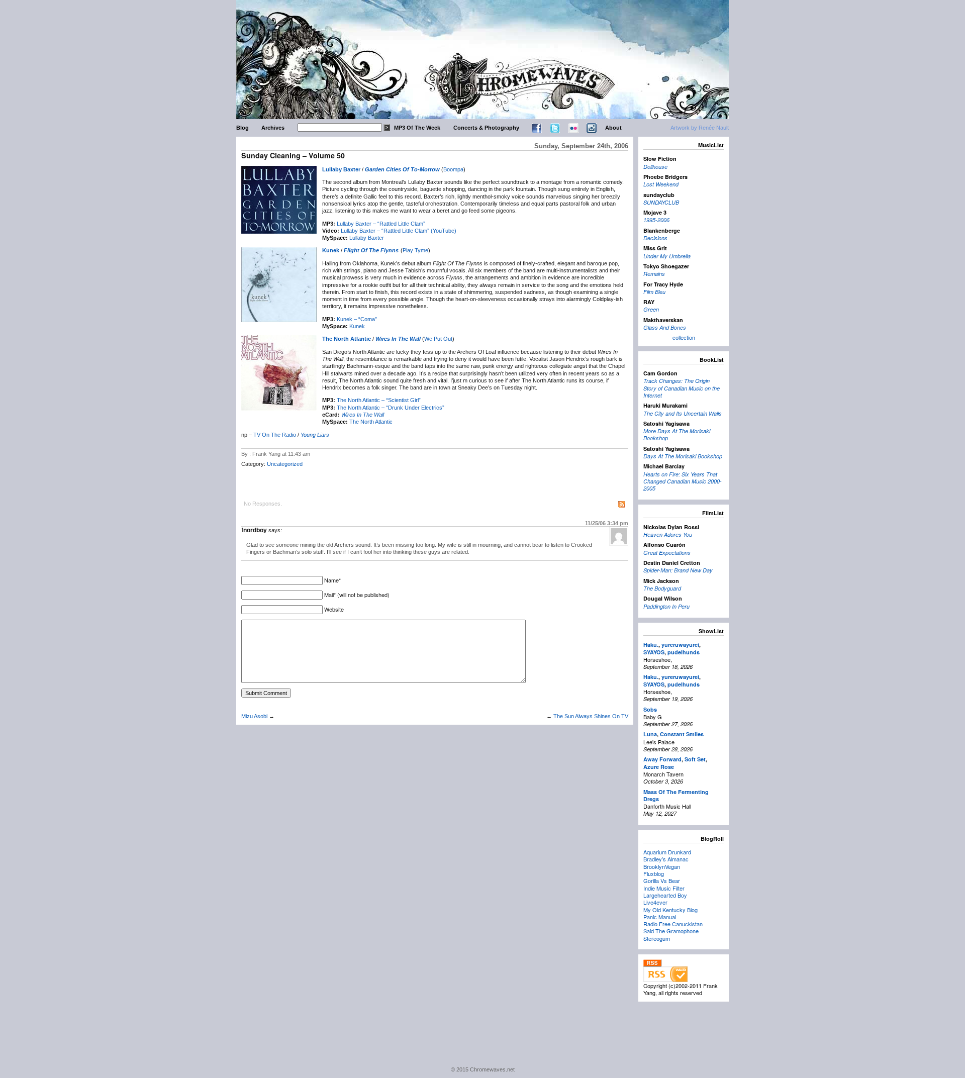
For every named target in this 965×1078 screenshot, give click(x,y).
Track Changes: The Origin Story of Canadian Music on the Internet (681, 388)
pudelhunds (683, 652)
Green (651, 309)
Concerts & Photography (486, 128)
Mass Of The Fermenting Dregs (676, 795)
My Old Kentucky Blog (670, 910)
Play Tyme (415, 250)
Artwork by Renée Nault (699, 128)
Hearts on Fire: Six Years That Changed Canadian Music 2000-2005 (682, 481)
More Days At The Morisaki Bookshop (676, 434)
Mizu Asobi (254, 716)
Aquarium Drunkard (667, 852)
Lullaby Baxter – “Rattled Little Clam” (381, 224)
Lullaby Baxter (341, 169)
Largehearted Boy (665, 895)
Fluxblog (653, 873)
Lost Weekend (661, 184)
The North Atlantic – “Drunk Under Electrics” (390, 408)
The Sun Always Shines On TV (590, 716)
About (613, 128)
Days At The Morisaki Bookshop (682, 456)
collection (683, 337)
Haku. (650, 644)
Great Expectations (667, 552)
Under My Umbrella (667, 256)
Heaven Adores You (667, 534)
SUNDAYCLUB (661, 202)
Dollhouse (655, 166)
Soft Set (695, 759)
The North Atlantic (346, 339)
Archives (272, 128)
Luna (650, 734)
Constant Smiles (682, 734)
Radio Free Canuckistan (673, 924)
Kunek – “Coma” (357, 319)
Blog (242, 128)
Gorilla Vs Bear (661, 880)
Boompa (453, 169)
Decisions (655, 238)
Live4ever (655, 902)
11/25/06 (606, 523)
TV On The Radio (274, 435)
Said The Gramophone (671, 931)
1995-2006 (656, 220)
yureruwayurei (680, 644)
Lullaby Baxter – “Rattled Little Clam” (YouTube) (398, 231)
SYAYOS (653, 652)
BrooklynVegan (661, 866)
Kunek (330, 250)
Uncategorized (285, 464)
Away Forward (662, 759)
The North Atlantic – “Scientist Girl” (379, 400)
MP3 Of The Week (417, 128)
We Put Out (438, 339)
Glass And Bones (664, 327)
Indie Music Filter (664, 888)
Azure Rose (658, 766)
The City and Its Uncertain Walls (682, 413)
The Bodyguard (662, 588)
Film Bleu (654, 292)
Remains (654, 273)
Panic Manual (659, 917)
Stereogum (656, 938)
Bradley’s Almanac (666, 859)
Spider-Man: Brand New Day (678, 570)
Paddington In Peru (666, 606)
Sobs (650, 709)
